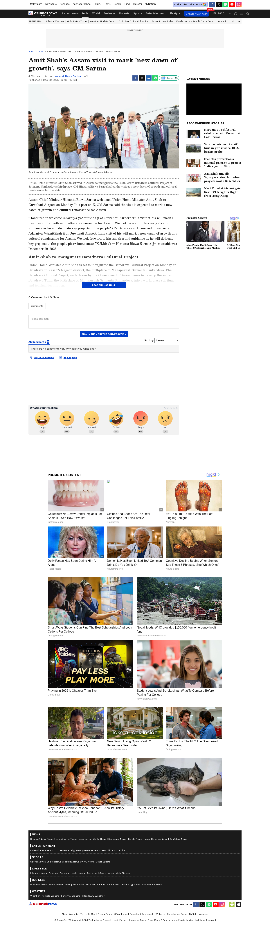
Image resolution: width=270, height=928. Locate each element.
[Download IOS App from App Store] (239, 904)
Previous (233, 21)
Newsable (51, 4)
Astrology (92, 873)
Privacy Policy (105, 914)
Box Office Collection (113, 850)
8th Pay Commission (108, 884)
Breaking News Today (42, 839)
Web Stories (123, 873)
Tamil (107, 4)
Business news (38, 884)
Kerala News (135, 839)
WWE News (87, 861)
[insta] (239, 4)
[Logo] (44, 14)
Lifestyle (174, 13)
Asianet (42, 904)
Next (239, 21)
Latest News (70, 13)
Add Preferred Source (188, 4)
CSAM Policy (121, 914)
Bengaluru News (178, 839)
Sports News (37, 861)
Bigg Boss (76, 850)
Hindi (127, 4)
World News (99, 839)
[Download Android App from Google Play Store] (232, 904)
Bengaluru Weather (94, 896)
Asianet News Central (68, 76)
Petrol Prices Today (162, 21)
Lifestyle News (38, 873)
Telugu (97, 4)
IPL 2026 (218, 13)
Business (109, 13)
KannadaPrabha (82, 4)
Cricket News (54, 861)
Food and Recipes (59, 873)
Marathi (137, 4)
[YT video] (232, 4)
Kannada (65, 4)
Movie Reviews (91, 850)
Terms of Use (88, 914)
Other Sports (103, 861)
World (96, 13)
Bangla (117, 4)
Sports (137, 13)
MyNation (150, 4)
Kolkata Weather (55, 21)
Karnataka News (117, 839)
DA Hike (90, 884)
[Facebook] (212, 4)
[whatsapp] (225, 4)
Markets (124, 13)
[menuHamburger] (241, 13)
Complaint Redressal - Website (147, 914)
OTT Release (62, 850)
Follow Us (172, 78)
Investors (203, 914)
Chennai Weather (71, 896)
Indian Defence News (156, 839)
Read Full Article (104, 285)
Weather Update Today (103, 21)
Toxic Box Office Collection (134, 21)
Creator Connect (196, 13)
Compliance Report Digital (181, 914)
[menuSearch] (247, 13)
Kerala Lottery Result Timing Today (195, 21)
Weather (35, 896)
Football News (71, 861)
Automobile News (152, 884)
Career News (106, 873)
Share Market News (60, 884)
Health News (78, 873)
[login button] (236, 13)
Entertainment (155, 13)
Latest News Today (66, 839)
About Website (70, 914)
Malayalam (36, 4)
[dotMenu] (231, 14)
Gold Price (78, 884)
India (85, 13)
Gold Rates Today (77, 21)
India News (85, 839)
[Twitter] (219, 4)
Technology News (130, 884)
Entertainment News (41, 850)
